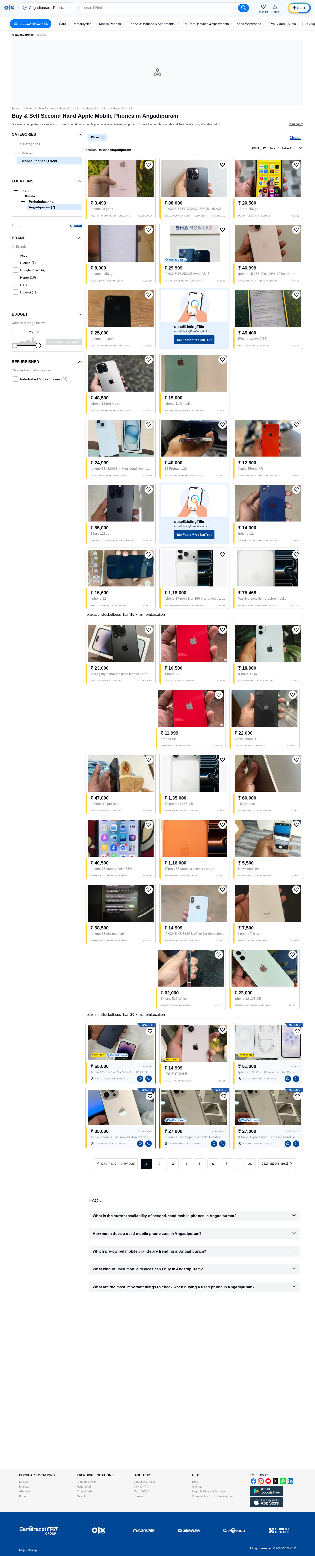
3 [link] (173, 1164)
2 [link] (159, 1164)
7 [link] (226, 1164)
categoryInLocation (69, 108)
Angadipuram (42, 207)
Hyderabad (84, 1486)
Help (195, 1481)
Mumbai (24, 1486)
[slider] (14, 345)
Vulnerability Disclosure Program (212, 1496)
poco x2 (41, 34)
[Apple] (266, 1506)
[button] (70, 7)
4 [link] (186, 1164)
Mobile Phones (44, 108)
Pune (22, 1496)
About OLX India (144, 1481)
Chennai (24, 1491)
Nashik (81, 1496)
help (22, 1550)
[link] (277, 1163)
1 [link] (146, 1164)
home (15, 108)
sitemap (32, 1550)
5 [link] (200, 1164)
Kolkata (24, 1481)
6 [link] (213, 1164)
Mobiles (27, 108)
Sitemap (197, 1486)
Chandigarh (84, 1491)
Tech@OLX (141, 1491)
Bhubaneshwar (86, 1481)
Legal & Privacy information (209, 1491)
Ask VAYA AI (141, 1486)
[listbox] (102, 137)
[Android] (266, 1495)
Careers (139, 1496)
